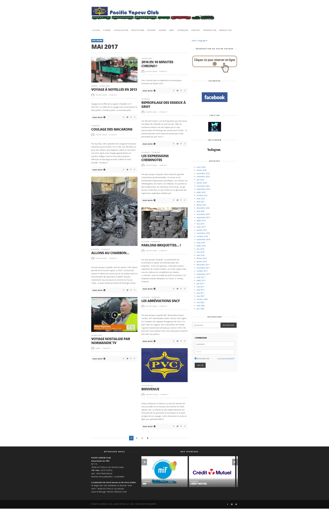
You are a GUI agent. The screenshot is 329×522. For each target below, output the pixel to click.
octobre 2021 (202, 195)
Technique (145, 99)
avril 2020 (201, 211)
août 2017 (201, 277)
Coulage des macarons (111, 129)
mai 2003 (200, 302)
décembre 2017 (203, 264)
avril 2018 (201, 255)
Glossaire (145, 152)
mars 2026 (201, 167)
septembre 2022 (203, 189)
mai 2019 (200, 224)
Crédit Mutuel (151, 483)
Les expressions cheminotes (155, 158)
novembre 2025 (203, 173)
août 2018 (201, 242)
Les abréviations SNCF (160, 300)
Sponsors (147, 481)
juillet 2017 (201, 280)
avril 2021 (201, 201)
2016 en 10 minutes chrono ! (157, 64)
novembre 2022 (203, 186)
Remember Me (202, 358)
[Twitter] (236, 504)
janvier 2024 (202, 183)
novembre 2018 (203, 233)
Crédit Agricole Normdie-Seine (208, 483)
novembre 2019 (203, 214)
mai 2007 (200, 296)
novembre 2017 (203, 268)
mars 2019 (201, 227)
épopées (94, 86)
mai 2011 (200, 293)
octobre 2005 (202, 299)
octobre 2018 (202, 236)
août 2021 (201, 198)
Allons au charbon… (110, 253)
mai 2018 (200, 252)
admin (98, 348)
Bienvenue (150, 389)
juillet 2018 (201, 245)
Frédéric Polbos (152, 394)
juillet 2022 (201, 192)
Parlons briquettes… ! (161, 245)
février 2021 (202, 205)
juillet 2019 (201, 220)
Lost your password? (226, 358)
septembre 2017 (203, 274)
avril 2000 (201, 305)
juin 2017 (200, 283)
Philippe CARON (101, 95)
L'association (147, 385)
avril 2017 (201, 290)
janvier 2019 (202, 230)
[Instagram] (232, 504)
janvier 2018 (202, 261)
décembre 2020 (203, 208)
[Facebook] (227, 504)
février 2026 (202, 170)
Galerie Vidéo (104, 86)
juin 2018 (200, 249)
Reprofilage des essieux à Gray (163, 104)
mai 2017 (200, 286)
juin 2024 (200, 179)
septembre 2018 (203, 239)
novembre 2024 (203, 176)
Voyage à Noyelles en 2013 (114, 89)
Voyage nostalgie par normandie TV (110, 340)
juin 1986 (200, 308)
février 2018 (202, 258)
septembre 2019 (203, 217)
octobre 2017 (202, 271)
